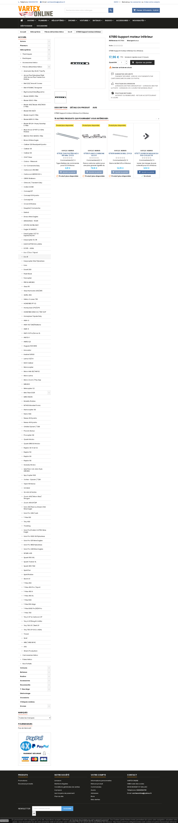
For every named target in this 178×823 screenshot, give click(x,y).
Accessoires (122, 20)
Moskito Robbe (29, 401)
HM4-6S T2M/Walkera (32, 325)
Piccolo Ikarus (29, 431)
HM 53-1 (27, 337)
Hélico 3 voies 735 (31, 299)
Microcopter (28, 367)
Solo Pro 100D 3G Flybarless (34, 536)
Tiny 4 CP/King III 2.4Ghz (33, 621)
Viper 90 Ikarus (29, 484)
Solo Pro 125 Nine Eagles (33, 540)
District (26, 212)
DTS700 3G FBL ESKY (31, 225)
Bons (93, 796)
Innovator (27, 350)
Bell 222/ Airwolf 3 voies (33, 83)
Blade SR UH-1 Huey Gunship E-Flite (35, 124)
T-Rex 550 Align (30, 604)
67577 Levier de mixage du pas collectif (146, 154)
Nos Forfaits (27, 664)
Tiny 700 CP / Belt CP (31, 625)
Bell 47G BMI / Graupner (33, 87)
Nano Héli (27, 414)
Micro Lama (28, 375)
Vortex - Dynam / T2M (32, 479)
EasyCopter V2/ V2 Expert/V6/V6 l (31, 234)
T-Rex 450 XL (29, 596)
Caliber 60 (28, 153)
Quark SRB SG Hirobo (32, 443)
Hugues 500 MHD (30, 346)
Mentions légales (61, 784)
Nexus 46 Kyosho (30, 422)
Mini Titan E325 (29, 392)
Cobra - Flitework (30, 161)
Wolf (25, 638)
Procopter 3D (29, 435)
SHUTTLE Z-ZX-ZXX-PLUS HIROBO (33, 470)
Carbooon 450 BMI (31, 170)
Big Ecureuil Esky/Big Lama (34, 92)
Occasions (42, 26)
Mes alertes (95, 799)
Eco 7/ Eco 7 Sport (31, 252)
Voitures (84, 20)
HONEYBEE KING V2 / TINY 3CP (35, 312)
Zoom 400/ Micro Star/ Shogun (33, 497)
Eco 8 (26, 257)
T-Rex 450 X (28, 591)
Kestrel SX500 (29, 354)
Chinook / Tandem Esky (33, 182)
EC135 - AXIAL (29, 248)
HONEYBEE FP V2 (30, 303)
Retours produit (97, 784)
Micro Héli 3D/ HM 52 (32, 371)
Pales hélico (27, 659)
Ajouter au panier (142, 62)
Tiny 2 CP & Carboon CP (33, 617)
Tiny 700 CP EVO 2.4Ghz (33, 630)
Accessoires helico (30, 62)
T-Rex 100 (27, 517)
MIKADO (27, 384)
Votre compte (98, 775)
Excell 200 (27, 269)
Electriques (27, 58)
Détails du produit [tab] (80, 107)
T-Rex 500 (27, 600)
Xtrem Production (30, 651)
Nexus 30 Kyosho (30, 418)
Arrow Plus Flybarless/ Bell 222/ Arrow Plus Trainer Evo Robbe (34, 77)
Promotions (22, 780)
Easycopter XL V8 (30, 240)
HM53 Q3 (27, 342)
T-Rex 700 (27, 613)
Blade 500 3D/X (30, 111)
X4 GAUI (27, 488)
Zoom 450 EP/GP (30, 503)
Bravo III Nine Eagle (31, 140)
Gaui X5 (27, 286)
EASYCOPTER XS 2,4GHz (33, 244)
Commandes (96, 787)
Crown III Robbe (30, 204)
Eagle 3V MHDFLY (30, 229)
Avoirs (93, 790)
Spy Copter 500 (30, 475)
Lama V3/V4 (28, 359)
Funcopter (28, 278)
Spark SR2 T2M (29, 566)
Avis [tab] (95, 107)
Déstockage (26, 26)
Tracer (26, 634)
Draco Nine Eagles (31, 216)
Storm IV (27, 579)
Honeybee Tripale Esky (33, 316)
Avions (30, 20)
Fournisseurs (25, 724)
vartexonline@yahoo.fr (56, 2)
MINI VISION (28, 397)
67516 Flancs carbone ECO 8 (94, 154)
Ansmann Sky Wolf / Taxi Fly (34, 71)
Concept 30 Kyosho (31, 195)
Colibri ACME (29, 187)
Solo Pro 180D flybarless (33, 545)
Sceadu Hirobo (30, 465)
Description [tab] (60, 107)
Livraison (57, 780)
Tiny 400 (27, 521)
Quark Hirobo (29, 439)
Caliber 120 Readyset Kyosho (35, 144)
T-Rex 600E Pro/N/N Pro (33, 608)
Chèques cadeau (27, 702)
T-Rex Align (25, 689)
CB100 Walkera (29, 178)
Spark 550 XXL (29, 557)
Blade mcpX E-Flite (31, 115)
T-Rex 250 (27, 583)
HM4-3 (26, 320)
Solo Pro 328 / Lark (31, 513)
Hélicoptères (58, 20)
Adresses (94, 793)
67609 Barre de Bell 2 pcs (120, 153)
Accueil (22, 37)
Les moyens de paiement (64, 793)
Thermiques (27, 54)
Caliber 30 (28, 149)
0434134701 (33, 2)
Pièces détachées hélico (32, 67)
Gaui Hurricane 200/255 (33, 291)
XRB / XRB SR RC (30, 642)
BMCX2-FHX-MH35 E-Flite (33, 136)
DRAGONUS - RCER (31, 221)
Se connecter (135, 2)
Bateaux (97, 20)
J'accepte (4, 821)
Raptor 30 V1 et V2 (31, 448)
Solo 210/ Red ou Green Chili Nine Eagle (35, 508)
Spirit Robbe (28, 574)
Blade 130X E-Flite (30, 100)
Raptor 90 (27, 460)
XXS (25, 647)
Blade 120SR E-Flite (31, 96)
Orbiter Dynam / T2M (32, 426)
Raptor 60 (27, 456)
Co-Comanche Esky (32, 166)
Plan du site (58, 796)
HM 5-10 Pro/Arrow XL (32, 333)
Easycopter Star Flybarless (34, 261)
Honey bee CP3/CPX (32, 308)
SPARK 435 (28, 553)
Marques (22, 712)
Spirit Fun (27, 570)
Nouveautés (138, 20)
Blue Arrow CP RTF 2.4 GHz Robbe (34, 131)
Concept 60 (28, 199)
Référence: (113, 41)
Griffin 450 (28, 295)
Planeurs (43, 20)
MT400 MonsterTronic (32, 405)
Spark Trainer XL (30, 562)
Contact (132, 775)
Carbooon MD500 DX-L (33, 174)
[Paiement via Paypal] (34, 749)
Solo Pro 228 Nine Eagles (33, 549)
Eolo (25, 265)
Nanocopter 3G (30, 409)
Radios (108, 20)
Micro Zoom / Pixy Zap (32, 380)
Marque (130, 41)
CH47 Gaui (28, 157)
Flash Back (28, 274)
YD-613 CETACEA (30, 492)
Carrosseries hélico (30, 655)
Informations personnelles (101, 780)
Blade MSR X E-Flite (31, 119)
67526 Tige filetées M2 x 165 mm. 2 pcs (68, 154)
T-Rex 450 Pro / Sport (32, 587)
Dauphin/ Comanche (32, 208)
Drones (71, 20)
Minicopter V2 (29, 388)
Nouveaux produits (25, 784)
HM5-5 (26, 329)
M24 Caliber (28, 363)
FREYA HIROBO (29, 282)
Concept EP (28, 191)
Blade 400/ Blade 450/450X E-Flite (35, 105)
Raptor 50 (27, 452)
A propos (58, 790)
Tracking (27, 526)
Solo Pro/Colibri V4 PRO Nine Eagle (35, 531)
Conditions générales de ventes (67, 787)
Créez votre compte (152, 2)
